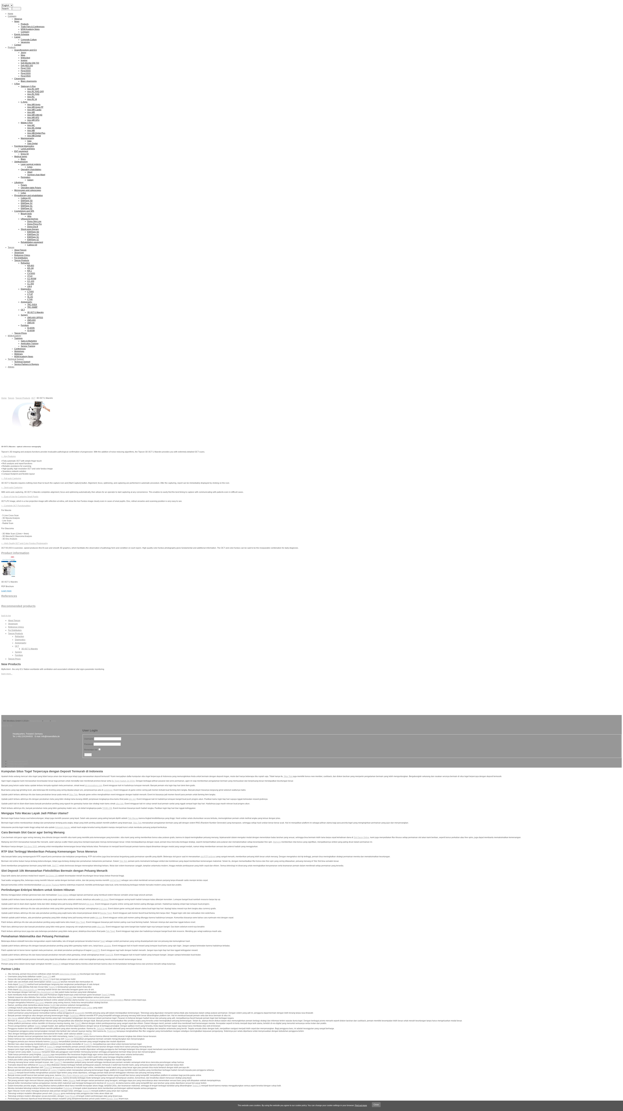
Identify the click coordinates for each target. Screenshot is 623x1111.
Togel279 (80, 1060)
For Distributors (15, 630)
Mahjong (277, 842)
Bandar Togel (106, 913)
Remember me (90, 750)
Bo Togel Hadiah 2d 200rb (123, 781)
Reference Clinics (16, 627)
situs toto (120, 804)
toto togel (104, 899)
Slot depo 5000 (30, 846)
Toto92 (78, 1023)
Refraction (19, 636)
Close (376, 1105)
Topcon (11, 398)
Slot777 (55, 866)
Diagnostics (20, 640)
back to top (6, 616)
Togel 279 (46, 976)
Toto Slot (123, 861)
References (9, 596)
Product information (15, 553)
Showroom (13, 624)
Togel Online (63, 895)
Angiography (20, 643)
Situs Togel (80, 922)
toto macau (13, 1018)
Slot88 (53, 1005)
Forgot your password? (18, 761)
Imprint (46, 721)
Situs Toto (288, 776)
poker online (86, 1008)
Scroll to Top (6, 725)
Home (4, 398)
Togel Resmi (70, 1096)
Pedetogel (68, 997)
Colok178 (63, 1010)
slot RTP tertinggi (208, 856)
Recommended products (18, 606)
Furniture (19, 655)
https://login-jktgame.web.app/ (75, 1075)
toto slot (132, 799)
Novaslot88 (79, 1013)
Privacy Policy (36, 721)
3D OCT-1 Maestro (29, 649)
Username (88, 739)
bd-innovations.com (93, 785)
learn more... (6, 674)
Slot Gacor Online (361, 837)
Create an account (16, 766)
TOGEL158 (107, 808)
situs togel (39, 1002)
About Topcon (14, 620)
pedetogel (108, 790)
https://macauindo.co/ (27, 989)
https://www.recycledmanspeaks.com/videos (104, 1000)
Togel (102, 941)
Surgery (18, 652)
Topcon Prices (14, 659)
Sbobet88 (110, 1083)
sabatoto (107, 946)
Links (53, 721)
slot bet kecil (115, 880)
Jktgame (58, 1078)
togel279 (96, 950)
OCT (33, 398)
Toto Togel (110, 931)
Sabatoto (101, 1028)
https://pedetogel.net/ (45, 992)
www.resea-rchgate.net (69, 974)
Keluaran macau (62, 827)
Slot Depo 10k (51, 876)
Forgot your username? (18, 764)
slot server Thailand (50, 885)
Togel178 (5, 959)
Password (88, 744)
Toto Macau (133, 818)
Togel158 (109, 955)
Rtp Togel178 (45, 979)
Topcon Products (22, 398)
